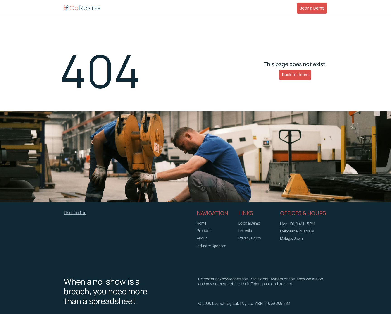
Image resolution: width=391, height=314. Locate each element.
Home (201, 223)
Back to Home (295, 74)
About (202, 238)
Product (204, 231)
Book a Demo (311, 8)
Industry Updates (211, 246)
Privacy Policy (249, 238)
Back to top (75, 212)
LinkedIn (245, 231)
